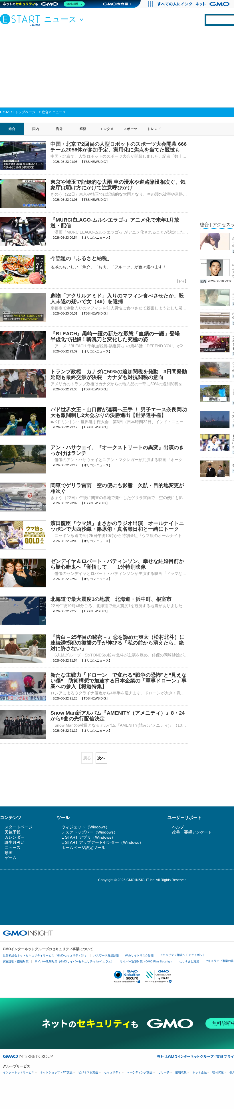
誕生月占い (15, 842)
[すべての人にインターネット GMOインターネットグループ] (194, 4)
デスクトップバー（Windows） (89, 832)
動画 (9, 852)
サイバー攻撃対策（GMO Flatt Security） (146, 961)
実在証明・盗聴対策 (16, 961)
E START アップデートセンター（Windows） (102, 842)
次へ (101, 758)
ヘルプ (178, 827)
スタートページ (19, 827)
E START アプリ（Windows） (88, 837)
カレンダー (15, 837)
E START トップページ (17, 112)
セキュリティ (112, 1072)
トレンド (154, 129)
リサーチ (164, 1072)
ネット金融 (199, 1072)
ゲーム (11, 857)
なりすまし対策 (189, 961)
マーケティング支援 (139, 1072)
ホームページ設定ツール (83, 847)
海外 (59, 129)
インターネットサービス (18, 1072)
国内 (35, 129)
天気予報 (13, 832)
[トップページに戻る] (21, 19)
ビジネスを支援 (88, 1072)
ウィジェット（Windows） (85, 827)
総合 (45, 112)
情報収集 (181, 1072)
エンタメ (107, 129)
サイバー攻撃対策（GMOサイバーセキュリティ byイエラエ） (74, 961)
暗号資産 (218, 1072)
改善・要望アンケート (192, 832)
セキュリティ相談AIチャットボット (182, 954)
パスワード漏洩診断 (106, 955)
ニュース (59, 112)
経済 (83, 129)
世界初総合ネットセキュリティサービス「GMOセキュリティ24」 (45, 955)
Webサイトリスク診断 (139, 955)
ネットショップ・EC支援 (56, 1072)
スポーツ (130, 129)
